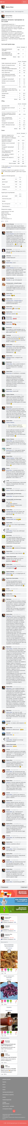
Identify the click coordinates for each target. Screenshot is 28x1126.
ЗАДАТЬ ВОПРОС (6, 1106)
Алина (7, 588)
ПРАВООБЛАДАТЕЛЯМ (7, 1099)
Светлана (8, 255)
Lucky (7, 480)
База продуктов (19, 11)
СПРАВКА (4, 1102)
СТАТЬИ (4, 1087)
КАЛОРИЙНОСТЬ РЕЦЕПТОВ (8, 1094)
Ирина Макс (10, 7)
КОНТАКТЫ (12, 1106)
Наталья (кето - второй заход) (13, 283)
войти (9, 167)
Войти (24, 2)
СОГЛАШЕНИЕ (5, 1108)
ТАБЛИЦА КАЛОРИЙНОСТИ (8, 1092)
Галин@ (8, 261)
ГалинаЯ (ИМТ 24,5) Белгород (13, 493)
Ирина (8, 468)
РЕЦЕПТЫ (4, 1082)
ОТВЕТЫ (4, 1097)
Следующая (24, 887)
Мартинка (8, 599)
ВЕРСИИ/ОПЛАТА (6, 1103)
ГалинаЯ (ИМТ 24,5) (11, 511)
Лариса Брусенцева (11, 556)
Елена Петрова (10, 224)
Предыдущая (4, 887)
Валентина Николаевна (12, 578)
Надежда (8, 335)
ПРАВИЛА (10, 1108)
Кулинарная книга (9, 11)
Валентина (9, 249)
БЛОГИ (4, 1084)
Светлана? (8, 448)
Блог (2, 11)
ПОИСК (4, 1089)
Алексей (8, 721)
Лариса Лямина (10, 394)
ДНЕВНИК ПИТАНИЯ (6, 1079)
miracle (8, 749)
